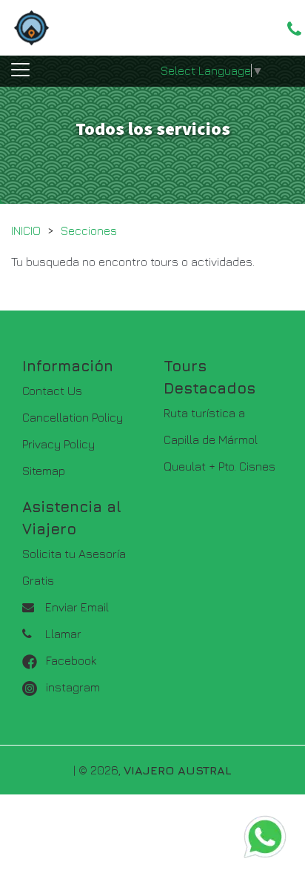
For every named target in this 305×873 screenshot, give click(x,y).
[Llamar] (294, 28)
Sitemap (43, 470)
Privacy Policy (58, 444)
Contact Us (52, 390)
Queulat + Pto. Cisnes (219, 466)
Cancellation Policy (72, 417)
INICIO (26, 230)
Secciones (89, 230)
